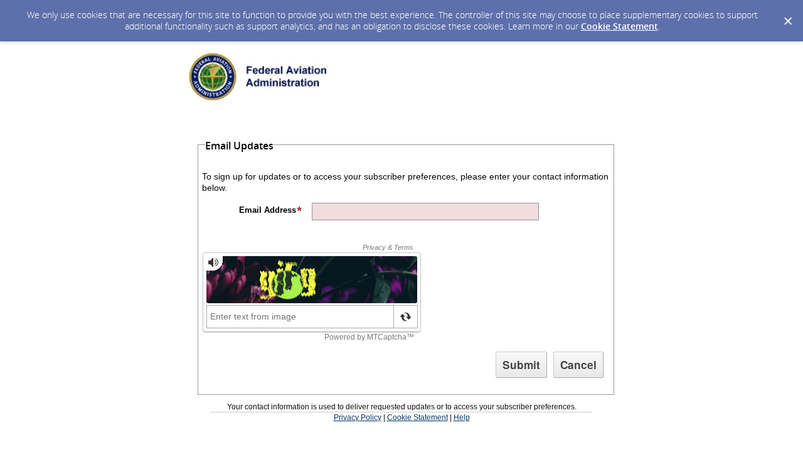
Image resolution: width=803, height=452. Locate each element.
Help (462, 417)
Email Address (267, 210)
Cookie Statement (619, 26)
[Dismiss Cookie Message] (787, 12)
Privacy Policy (357, 417)
